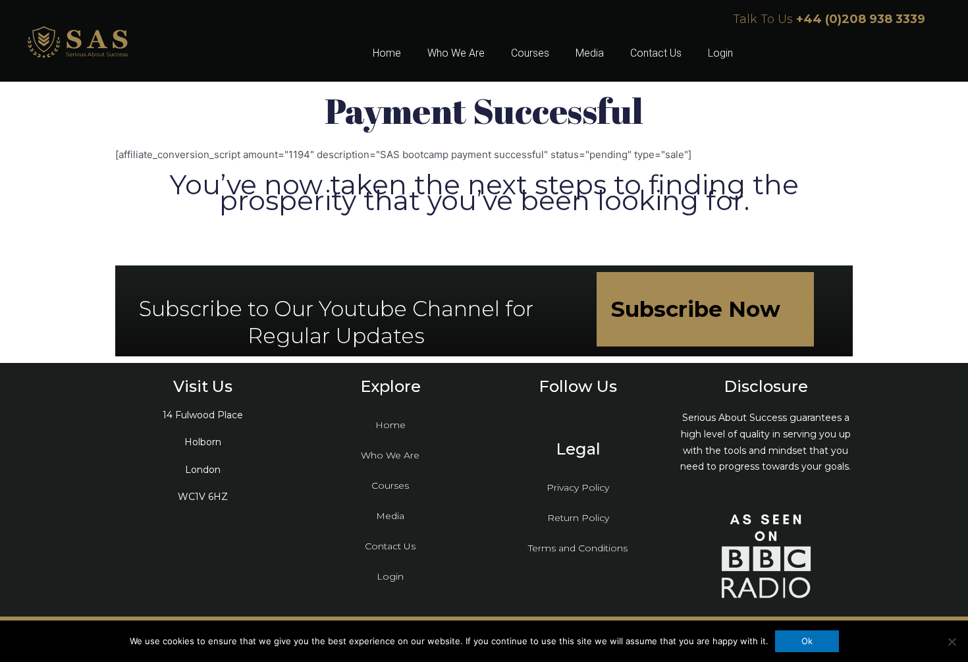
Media (590, 53)
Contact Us (656, 53)
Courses (530, 53)
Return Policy (578, 518)
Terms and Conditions (578, 548)
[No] (951, 641)
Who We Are (456, 53)
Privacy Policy (578, 487)
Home (387, 53)
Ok (807, 641)
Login (720, 53)
